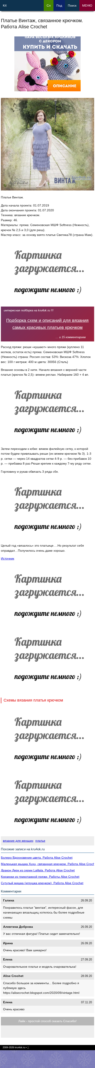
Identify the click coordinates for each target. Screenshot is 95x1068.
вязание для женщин (18, 840)
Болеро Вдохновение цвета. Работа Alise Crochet (36, 857)
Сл (49, 5)
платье (40, 840)
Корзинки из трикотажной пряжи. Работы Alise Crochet (40, 876)
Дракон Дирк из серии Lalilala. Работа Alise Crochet (38, 870)
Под (59, 5)
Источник (7, 558)
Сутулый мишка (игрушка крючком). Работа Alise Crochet (42, 883)
